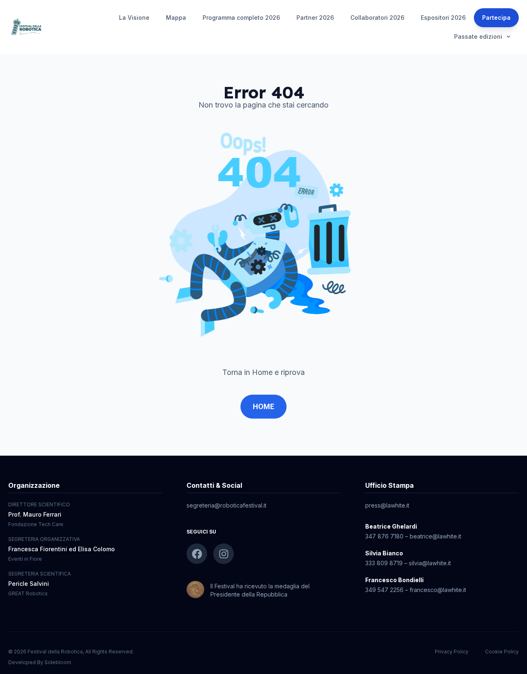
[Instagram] (223, 553)
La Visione (134, 17)
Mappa (176, 17)
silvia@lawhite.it (430, 562)
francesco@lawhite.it (438, 589)
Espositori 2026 (443, 17)
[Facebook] (197, 553)
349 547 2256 (384, 589)
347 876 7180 (384, 536)
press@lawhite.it (387, 505)
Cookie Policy (502, 651)
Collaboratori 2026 (377, 17)
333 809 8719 (384, 562)
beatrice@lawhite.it (435, 536)
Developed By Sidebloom (39, 662)
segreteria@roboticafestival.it (226, 505)
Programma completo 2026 (241, 17)
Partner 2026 (315, 17)
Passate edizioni (478, 36)
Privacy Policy (452, 651)
